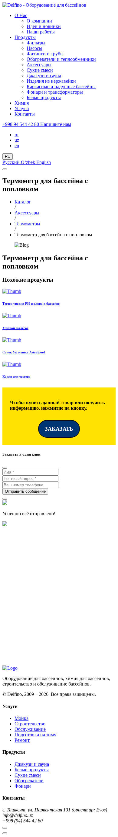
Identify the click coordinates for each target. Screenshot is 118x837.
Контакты (25, 113)
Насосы (34, 48)
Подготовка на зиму (35, 734)
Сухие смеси (40, 70)
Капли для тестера (16, 376)
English (43, 162)
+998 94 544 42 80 (21, 124)
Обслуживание (30, 729)
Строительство (30, 723)
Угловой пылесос (15, 328)
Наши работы (41, 31)
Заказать (59, 429)
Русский (11, 162)
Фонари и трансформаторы (55, 92)
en (17, 145)
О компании (39, 20)
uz (17, 140)
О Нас (21, 15)
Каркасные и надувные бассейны (61, 86)
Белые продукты (44, 97)
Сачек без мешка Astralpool (23, 352)
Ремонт (22, 740)
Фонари (23, 786)
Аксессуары (39, 64)
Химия (22, 103)
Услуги (22, 108)
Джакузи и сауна (44, 75)
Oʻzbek (28, 162)
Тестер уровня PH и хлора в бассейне (31, 303)
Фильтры (36, 42)
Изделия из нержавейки (51, 81)
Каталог (23, 201)
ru (16, 134)
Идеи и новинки (44, 26)
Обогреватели (29, 780)
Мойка (21, 718)
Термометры (27, 223)
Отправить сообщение (25, 491)
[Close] (4, 468)
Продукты (25, 37)
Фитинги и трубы (45, 53)
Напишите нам (55, 124)
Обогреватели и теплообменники (61, 59)
